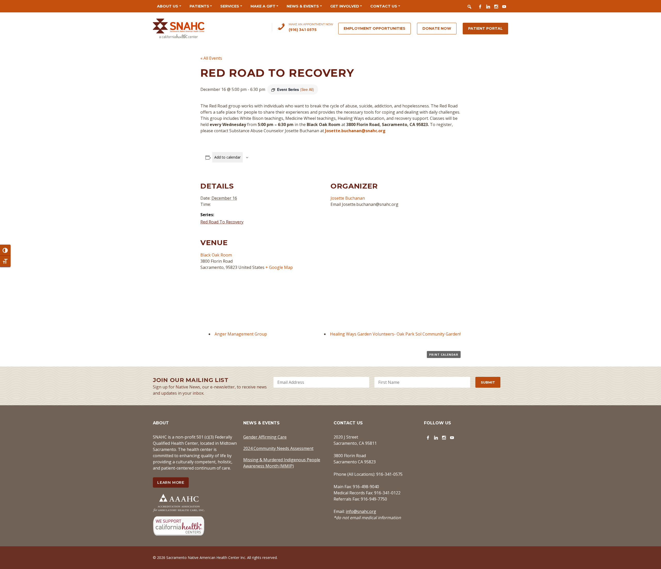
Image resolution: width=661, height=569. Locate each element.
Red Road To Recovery (221, 222)
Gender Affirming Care (265, 437)
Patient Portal (485, 28)
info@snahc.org (361, 511)
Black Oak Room (216, 255)
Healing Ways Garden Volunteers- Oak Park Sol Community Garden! (395, 334)
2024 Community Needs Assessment (278, 448)
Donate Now (436, 28)
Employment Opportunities (374, 28)
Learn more (170, 482)
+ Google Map (279, 267)
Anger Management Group (241, 334)
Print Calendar (443, 354)
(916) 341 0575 (303, 29)
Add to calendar (227, 157)
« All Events (211, 58)
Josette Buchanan (347, 198)
